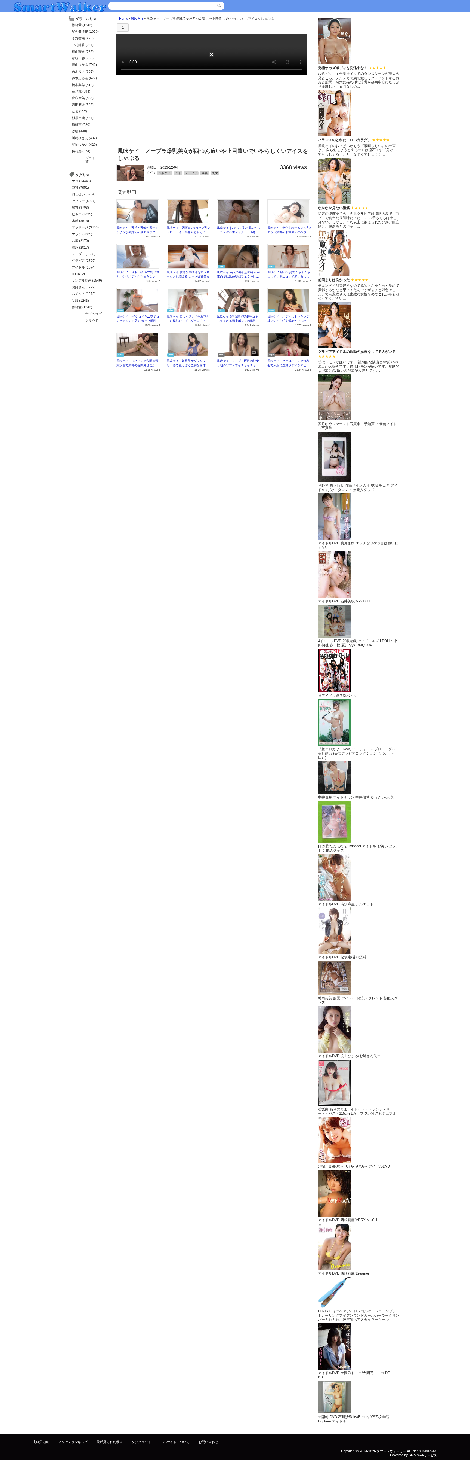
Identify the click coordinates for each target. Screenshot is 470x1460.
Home (123, 18)
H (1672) (78, 274)
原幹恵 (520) (81, 125)
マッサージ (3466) (85, 227)
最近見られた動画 (110, 1442)
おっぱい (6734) (83, 194)
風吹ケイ (137, 18)
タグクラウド (141, 1442)
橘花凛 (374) (81, 151)
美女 (215, 173)
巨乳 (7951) (80, 188)
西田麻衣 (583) (83, 105)
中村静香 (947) (83, 45)
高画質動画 (41, 1442)
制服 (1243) (80, 301)
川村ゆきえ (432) (84, 138)
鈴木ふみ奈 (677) (84, 78)
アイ (178, 173)
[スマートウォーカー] (59, 6)
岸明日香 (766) (83, 58)
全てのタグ (93, 314)
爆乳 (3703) (80, 207)
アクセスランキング (73, 1442)
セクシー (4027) (83, 201)
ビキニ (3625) (82, 214)
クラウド (91, 320)
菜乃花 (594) (81, 91)
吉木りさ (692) (83, 72)
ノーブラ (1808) (83, 254)
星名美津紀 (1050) (85, 31)
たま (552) (79, 111)
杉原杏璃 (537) (83, 118)
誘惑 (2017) (80, 247)
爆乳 (205, 173)
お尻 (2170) (80, 241)
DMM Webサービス (423, 1455)
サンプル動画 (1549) (87, 280)
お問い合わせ (208, 1442)
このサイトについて (175, 1442)
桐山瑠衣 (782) (83, 52)
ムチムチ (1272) (83, 294)
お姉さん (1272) (83, 287)
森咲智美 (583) (83, 98)
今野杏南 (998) (83, 38)
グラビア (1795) (83, 261)
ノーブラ (191, 173)
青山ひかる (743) (84, 65)
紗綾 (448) (79, 131)
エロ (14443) (81, 181)
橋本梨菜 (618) (83, 85)
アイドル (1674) (83, 267)
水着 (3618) (80, 221)
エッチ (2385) (82, 234)
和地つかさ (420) (84, 145)
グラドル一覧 (93, 160)
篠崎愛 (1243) (82, 25)
